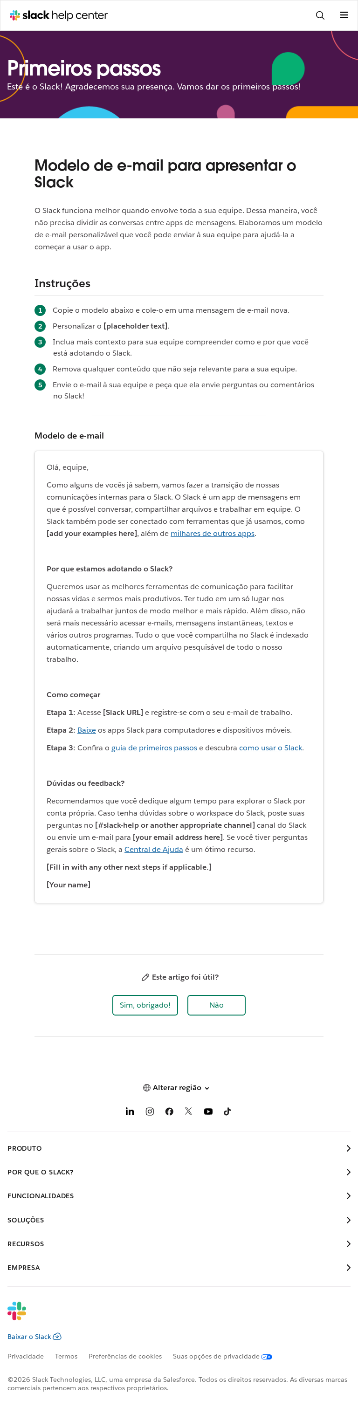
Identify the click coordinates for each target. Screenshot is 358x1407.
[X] (189, 1113)
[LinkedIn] (130, 1113)
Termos (66, 1356)
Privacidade (25, 1356)
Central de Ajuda (153, 849)
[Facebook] (169, 1113)
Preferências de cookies (125, 1356)
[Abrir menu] (344, 15)
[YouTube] (208, 1113)
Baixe (86, 730)
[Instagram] (149, 1113)
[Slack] (171, 1317)
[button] (145, 1005)
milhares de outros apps (213, 533)
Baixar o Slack (29, 1336)
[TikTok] (228, 1113)
